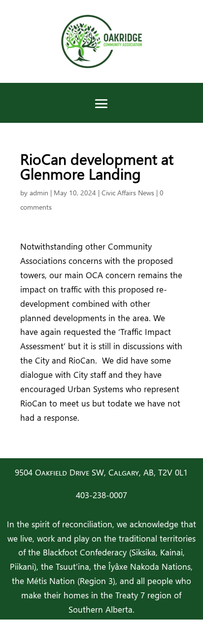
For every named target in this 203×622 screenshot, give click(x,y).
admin (39, 192)
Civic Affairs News (128, 192)
